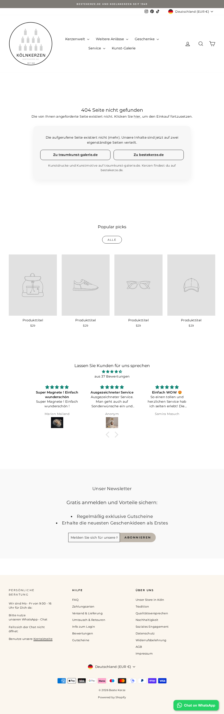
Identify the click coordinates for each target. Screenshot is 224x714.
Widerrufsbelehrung (151, 640)
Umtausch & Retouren (88, 620)
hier (137, 116)
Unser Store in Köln (150, 599)
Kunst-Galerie (124, 48)
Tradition (142, 606)
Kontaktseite (43, 639)
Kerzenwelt (75, 39)
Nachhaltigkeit (147, 620)
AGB (139, 646)
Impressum (144, 653)
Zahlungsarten (83, 606)
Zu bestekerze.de (149, 155)
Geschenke (145, 39)
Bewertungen (82, 633)
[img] (111, 371)
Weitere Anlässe (110, 39)
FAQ (75, 599)
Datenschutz (145, 633)
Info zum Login (83, 626)
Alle (112, 239)
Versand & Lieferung (87, 613)
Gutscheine (80, 640)
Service (95, 48)
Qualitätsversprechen (152, 613)
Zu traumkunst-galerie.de (75, 155)
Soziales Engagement (152, 626)
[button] (109, 435)
